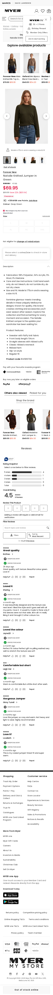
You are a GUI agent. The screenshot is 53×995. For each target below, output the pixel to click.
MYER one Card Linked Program (13, 818)
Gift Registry (33, 810)
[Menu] (4, 19)
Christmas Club (10, 864)
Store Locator (34, 795)
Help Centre (33, 781)
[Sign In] (36, 11)
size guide (46, 216)
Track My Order (10, 781)
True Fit (6, 807)
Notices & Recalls (36, 819)
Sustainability (9, 860)
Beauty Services (35, 805)
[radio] (10, 223)
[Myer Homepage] (13, 12)
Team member (35, 933)
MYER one (7, 836)
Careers (7, 845)
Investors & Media (11, 855)
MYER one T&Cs (12, 926)
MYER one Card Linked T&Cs (35, 926)
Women (6, 26)
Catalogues (8, 812)
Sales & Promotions (37, 814)
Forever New (10, 172)
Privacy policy (17, 933)
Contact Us (33, 791)
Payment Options (11, 786)
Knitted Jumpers (9, 29)
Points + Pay (9, 791)
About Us (7, 850)
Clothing (14, 26)
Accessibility (33, 824)
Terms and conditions (39, 919)
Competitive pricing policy (35, 912)
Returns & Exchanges (13, 803)
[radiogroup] (26, 226)
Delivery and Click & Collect (12, 797)
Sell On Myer (9, 869)
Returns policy (12, 912)
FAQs (30, 786)
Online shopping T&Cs (14, 919)
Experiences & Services (38, 800)
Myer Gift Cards (10, 841)
